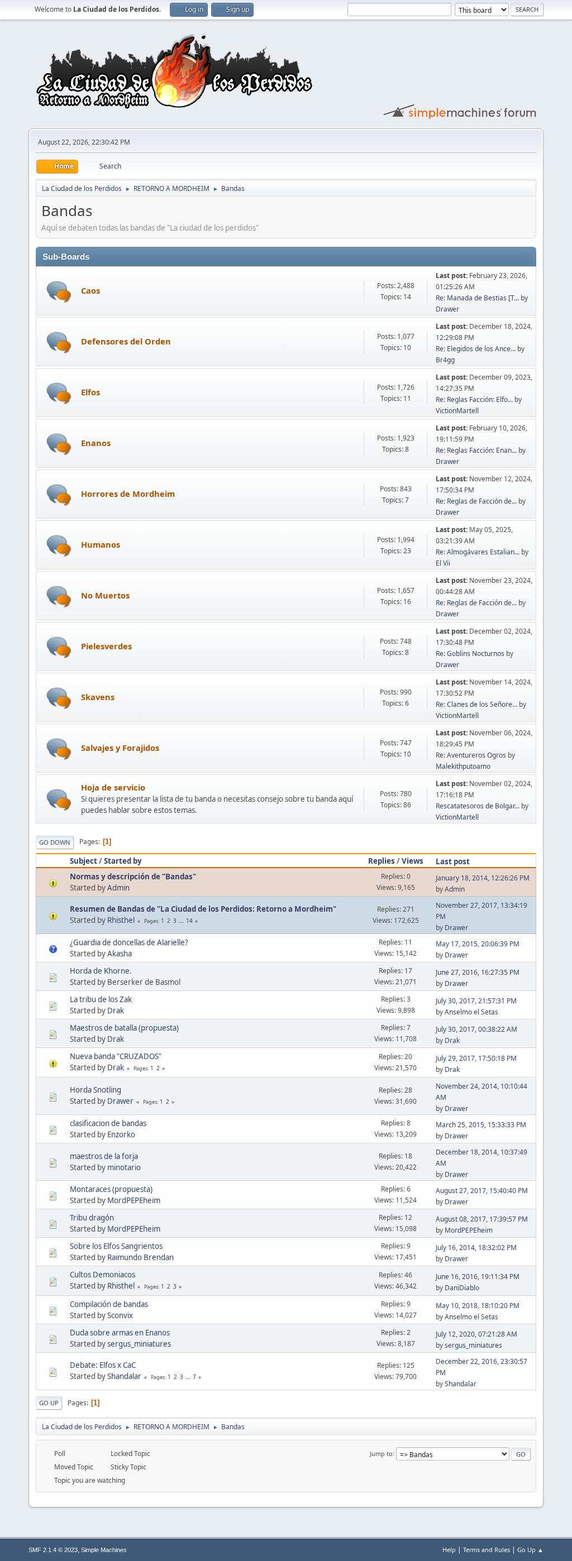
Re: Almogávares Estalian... (477, 552)
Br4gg (445, 360)
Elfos (90, 392)
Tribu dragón (92, 1218)
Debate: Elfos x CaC (103, 1365)
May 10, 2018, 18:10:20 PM (477, 1305)
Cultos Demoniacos (102, 1275)
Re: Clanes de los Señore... (476, 704)
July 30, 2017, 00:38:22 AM (476, 1029)
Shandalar (124, 1376)
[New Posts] (59, 291)
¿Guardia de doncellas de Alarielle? (129, 942)
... (182, 921)
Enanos (96, 442)
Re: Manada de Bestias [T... (477, 298)
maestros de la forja (104, 1156)
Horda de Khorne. (101, 971)
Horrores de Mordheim (128, 493)
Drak (115, 1010)
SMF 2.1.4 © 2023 (53, 1549)
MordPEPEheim (133, 1200)
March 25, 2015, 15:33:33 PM (481, 1124)
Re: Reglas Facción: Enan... (476, 450)
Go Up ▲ (530, 1549)
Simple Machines (104, 1549)
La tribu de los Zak (101, 999)
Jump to (381, 1453)
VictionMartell (457, 410)
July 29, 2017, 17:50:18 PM (476, 1058)
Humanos (100, 544)
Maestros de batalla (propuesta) (124, 1028)
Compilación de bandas (109, 1304)
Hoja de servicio (113, 787)
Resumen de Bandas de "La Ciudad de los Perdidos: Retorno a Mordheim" (203, 909)
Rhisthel (121, 920)
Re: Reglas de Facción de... (476, 501)
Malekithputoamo (463, 766)
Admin (118, 888)
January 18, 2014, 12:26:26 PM (483, 878)
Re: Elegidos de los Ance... (476, 348)
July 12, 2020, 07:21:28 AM (476, 1334)
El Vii (443, 563)
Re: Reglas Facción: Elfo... (474, 399)
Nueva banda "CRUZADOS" (115, 1056)
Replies (381, 861)
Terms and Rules (486, 1549)
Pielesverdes (106, 646)
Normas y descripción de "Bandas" (133, 877)
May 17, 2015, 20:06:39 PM (477, 944)
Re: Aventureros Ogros (471, 755)
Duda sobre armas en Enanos (120, 1333)
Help (449, 1549)
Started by (123, 861)
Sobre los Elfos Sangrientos (116, 1246)
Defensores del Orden (126, 341)
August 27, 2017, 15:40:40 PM (482, 1190)
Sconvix (120, 1315)
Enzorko (121, 1134)
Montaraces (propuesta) (111, 1189)
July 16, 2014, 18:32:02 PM (476, 1247)
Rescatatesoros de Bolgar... (477, 806)
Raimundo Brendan (140, 1257)
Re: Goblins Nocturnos (470, 653)
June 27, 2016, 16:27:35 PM (477, 972)
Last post (453, 861)
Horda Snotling (95, 1090)
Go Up (49, 1403)
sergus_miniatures (139, 1344)
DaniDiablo (462, 1287)
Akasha (119, 954)
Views (412, 861)
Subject (83, 861)
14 (189, 921)
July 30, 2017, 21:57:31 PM (476, 1000)
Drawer (447, 309)
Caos (90, 290)
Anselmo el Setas (471, 1012)
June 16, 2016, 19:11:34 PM (477, 1276)
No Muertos (105, 595)
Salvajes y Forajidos (120, 747)
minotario (124, 1167)
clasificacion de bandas (108, 1123)
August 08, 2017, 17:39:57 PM (482, 1219)
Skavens (98, 696)
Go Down (54, 842)
